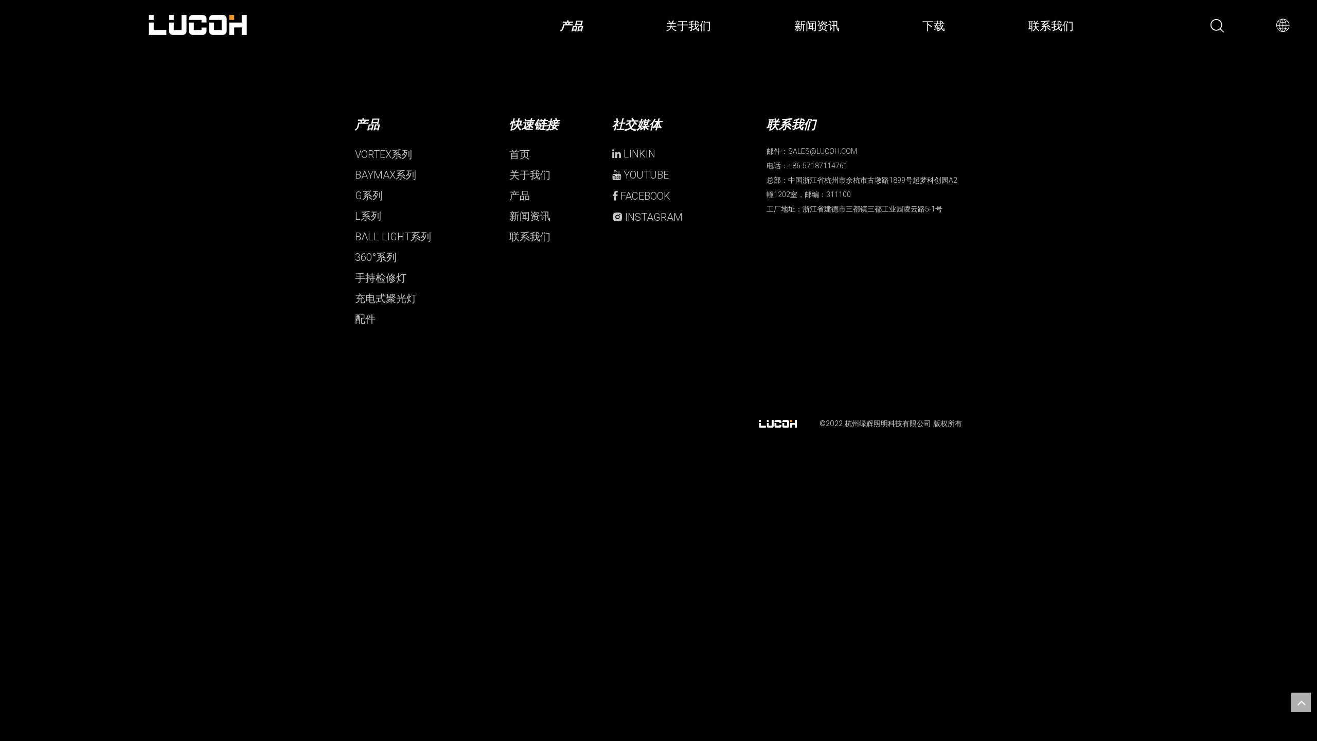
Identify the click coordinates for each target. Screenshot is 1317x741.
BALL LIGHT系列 (393, 237)
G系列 (369, 195)
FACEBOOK (644, 196)
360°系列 (376, 257)
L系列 (368, 216)
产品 (519, 195)
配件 (365, 319)
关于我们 (529, 175)
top (1301, 702)
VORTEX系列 (383, 154)
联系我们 (529, 237)
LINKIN (638, 154)
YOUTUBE (645, 175)
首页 (519, 154)
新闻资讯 (529, 216)
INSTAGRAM (652, 217)
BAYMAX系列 (385, 175)
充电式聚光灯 (386, 298)
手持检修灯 (380, 278)
